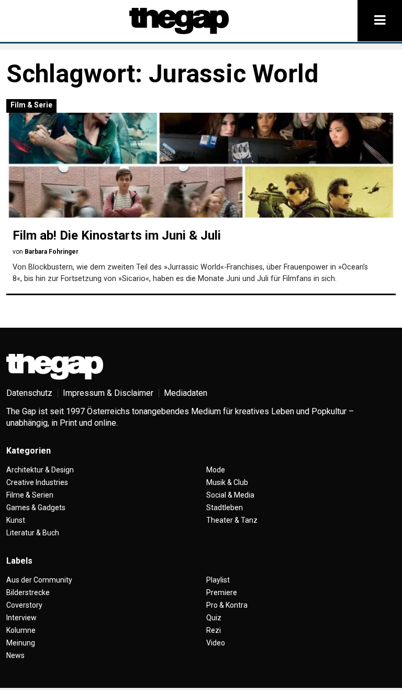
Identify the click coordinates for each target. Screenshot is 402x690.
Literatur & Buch (32, 533)
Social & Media (230, 495)
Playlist (218, 580)
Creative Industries (37, 482)
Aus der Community (39, 580)
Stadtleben (224, 507)
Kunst (15, 520)
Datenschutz (29, 393)
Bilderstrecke (28, 592)
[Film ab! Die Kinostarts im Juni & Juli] (201, 165)
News (15, 655)
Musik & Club (227, 482)
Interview (21, 617)
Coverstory (24, 605)
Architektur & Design (40, 470)
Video (215, 643)
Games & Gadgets (35, 507)
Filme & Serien (29, 495)
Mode (215, 470)
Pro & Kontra (227, 605)
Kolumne (21, 630)
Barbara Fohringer (52, 251)
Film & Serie (31, 105)
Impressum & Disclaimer (108, 393)
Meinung (20, 643)
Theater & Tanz (232, 520)
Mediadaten (185, 393)
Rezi (213, 630)
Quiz (213, 617)
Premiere (221, 592)
